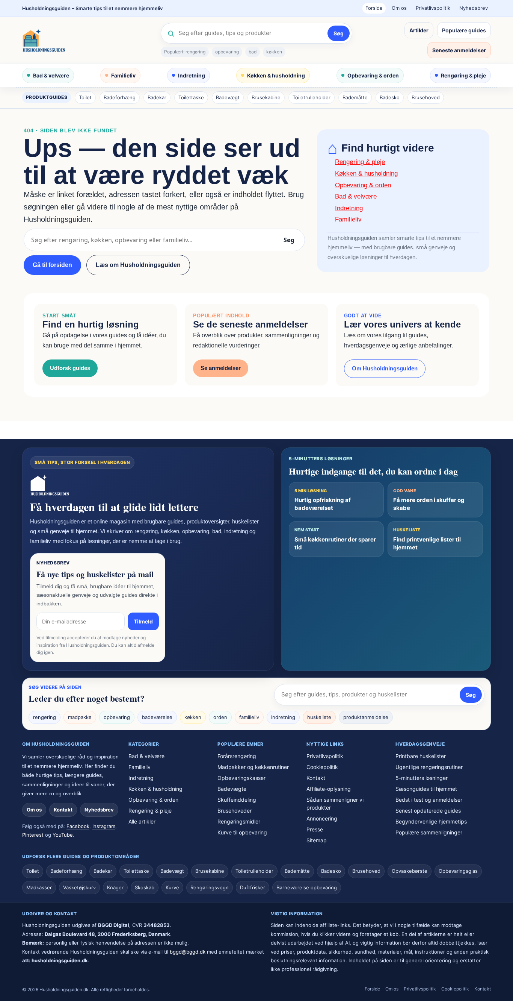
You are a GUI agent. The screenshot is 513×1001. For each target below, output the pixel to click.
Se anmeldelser (221, 368)
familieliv (249, 717)
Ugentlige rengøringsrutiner (429, 767)
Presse (314, 829)
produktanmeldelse (365, 717)
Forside (374, 8)
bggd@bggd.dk (187, 952)
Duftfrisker (252, 887)
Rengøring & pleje (463, 75)
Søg (338, 33)
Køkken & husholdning (276, 75)
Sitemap (316, 840)
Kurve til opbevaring (242, 832)
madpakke (80, 717)
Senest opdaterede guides (428, 810)
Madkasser (39, 887)
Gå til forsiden (52, 265)
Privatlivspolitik (433, 8)
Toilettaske (191, 97)
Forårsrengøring (236, 756)
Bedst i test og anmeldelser (428, 799)
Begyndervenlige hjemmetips (431, 821)
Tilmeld (143, 621)
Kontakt (63, 810)
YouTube (63, 835)
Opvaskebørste (409, 871)
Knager (115, 887)
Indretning (191, 75)
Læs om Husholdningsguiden (138, 265)
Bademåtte (355, 97)
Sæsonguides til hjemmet (426, 789)
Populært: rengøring (184, 52)
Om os (399, 8)
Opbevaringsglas (458, 871)
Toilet (85, 97)
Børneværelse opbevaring (306, 887)
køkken (274, 52)
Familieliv (123, 75)
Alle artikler (141, 821)
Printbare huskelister (420, 756)
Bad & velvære (51, 75)
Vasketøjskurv (79, 887)
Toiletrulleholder (311, 97)
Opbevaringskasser (241, 778)
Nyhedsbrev (473, 8)
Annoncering (321, 818)
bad (252, 52)
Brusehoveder (234, 810)
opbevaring (227, 52)
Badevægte (231, 789)
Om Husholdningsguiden (385, 368)
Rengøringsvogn (209, 887)
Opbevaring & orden (373, 75)
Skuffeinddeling (236, 799)
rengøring (44, 717)
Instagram (103, 826)
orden (220, 717)
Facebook (77, 826)
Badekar (157, 97)
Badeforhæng (120, 97)
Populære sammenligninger (428, 832)
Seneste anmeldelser (459, 50)
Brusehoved (426, 97)
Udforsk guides (70, 368)
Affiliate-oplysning (328, 789)
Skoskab (144, 887)
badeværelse (157, 717)
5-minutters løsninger (421, 778)
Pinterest (33, 835)
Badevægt (228, 97)
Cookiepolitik (322, 767)
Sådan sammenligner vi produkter (335, 803)
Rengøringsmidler (238, 821)
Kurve (172, 887)
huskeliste (319, 717)
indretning (283, 717)
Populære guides (464, 30)
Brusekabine (266, 97)
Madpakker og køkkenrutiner (253, 767)
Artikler (419, 30)
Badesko (390, 97)
